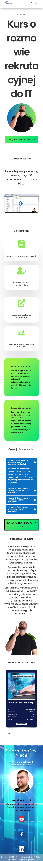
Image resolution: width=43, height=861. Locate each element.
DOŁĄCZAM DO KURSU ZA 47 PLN (21, 139)
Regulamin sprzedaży (27, 860)
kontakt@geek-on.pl (25, 807)
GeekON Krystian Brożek (24, 857)
